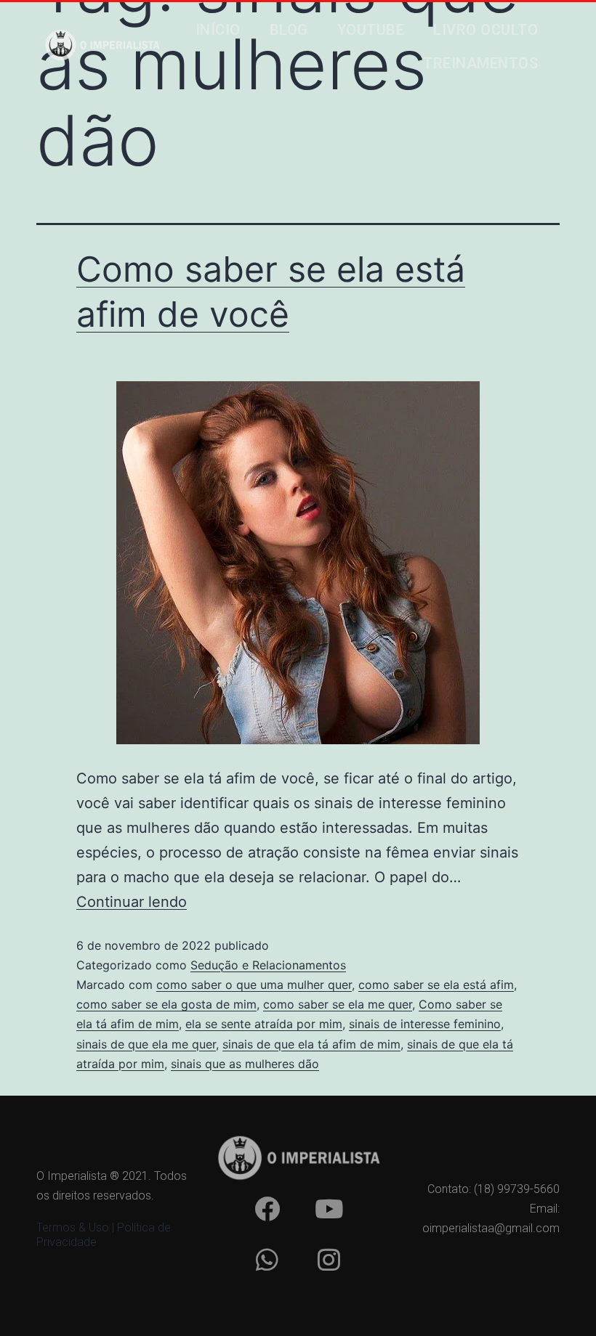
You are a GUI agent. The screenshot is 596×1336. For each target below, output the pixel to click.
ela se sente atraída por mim (263, 1024)
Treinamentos (480, 63)
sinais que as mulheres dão (245, 1063)
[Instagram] (328, 1259)
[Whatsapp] (266, 1259)
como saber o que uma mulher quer (254, 984)
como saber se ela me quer (337, 1004)
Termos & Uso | (76, 1227)
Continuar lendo (131, 902)
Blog (289, 29)
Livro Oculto (485, 29)
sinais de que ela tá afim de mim (311, 1044)
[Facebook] (266, 1209)
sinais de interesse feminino (425, 1024)
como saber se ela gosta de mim (166, 1004)
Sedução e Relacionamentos (268, 965)
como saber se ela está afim (436, 984)
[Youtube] (328, 1209)
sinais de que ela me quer (146, 1044)
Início (218, 29)
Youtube (371, 29)
